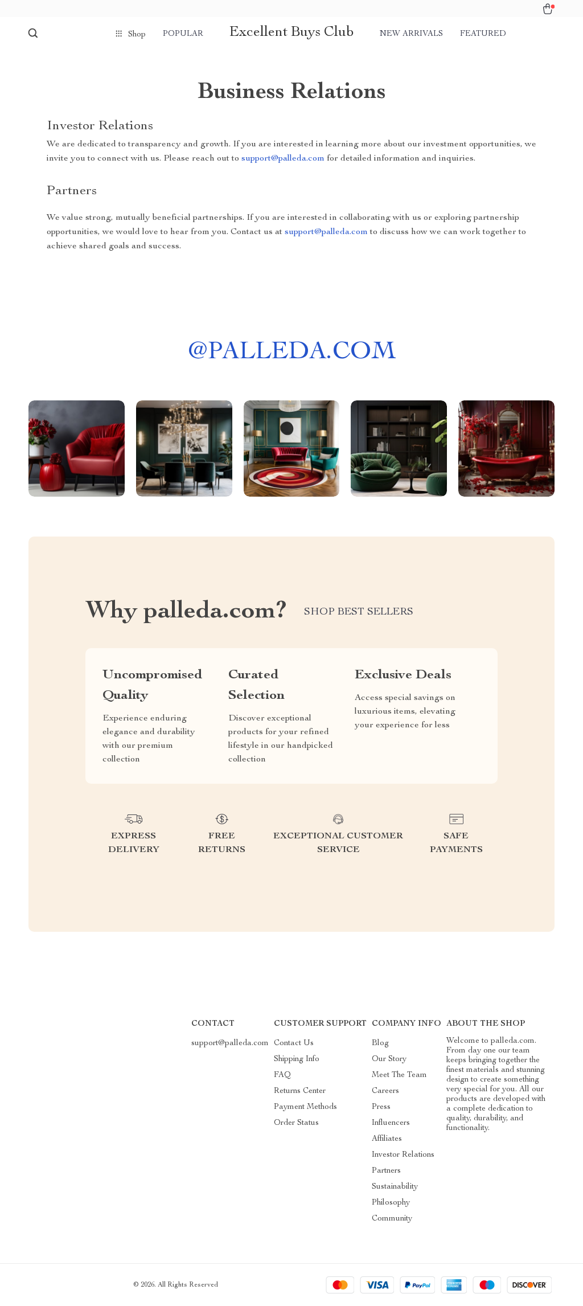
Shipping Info (296, 1059)
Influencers (391, 1123)
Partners (386, 1171)
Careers (385, 1091)
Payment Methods (305, 1107)
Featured (483, 34)
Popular (183, 34)
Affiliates (387, 1139)
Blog (380, 1043)
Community (392, 1219)
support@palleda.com (283, 158)
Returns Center (300, 1091)
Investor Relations (403, 1155)
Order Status (296, 1123)
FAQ (282, 1075)
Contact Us (294, 1043)
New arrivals (411, 34)
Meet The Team (399, 1075)
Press (381, 1107)
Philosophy (391, 1203)
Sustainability (395, 1187)
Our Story (389, 1059)
